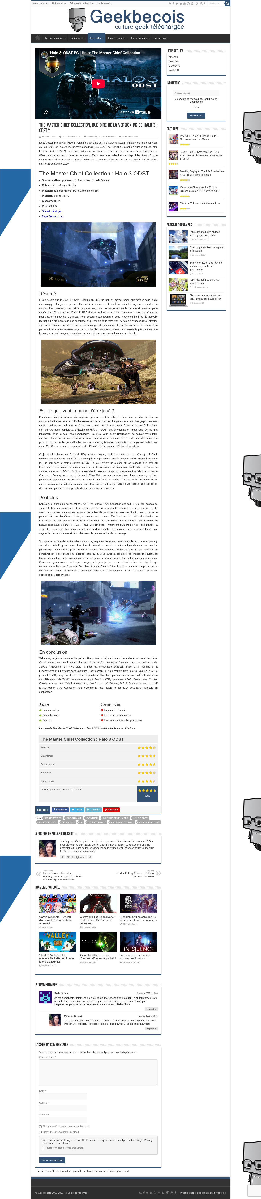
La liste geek (104, 3)
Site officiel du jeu (52, 211)
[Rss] (170, 3)
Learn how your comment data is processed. (104, 1171)
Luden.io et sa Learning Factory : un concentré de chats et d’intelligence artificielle (62, 875)
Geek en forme (139, 38)
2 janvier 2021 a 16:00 (147, 993)
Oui (197, 107)
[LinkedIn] (180, 3)
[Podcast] (205, 3)
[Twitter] (176, 3)
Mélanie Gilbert (49, 136)
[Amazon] (201, 3)
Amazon (173, 57)
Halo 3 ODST (141, 818)
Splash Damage (97, 822)
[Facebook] (173, 3)
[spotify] (192, 3)
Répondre (151, 1009)
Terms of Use (61, 1143)
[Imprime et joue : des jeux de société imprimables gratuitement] (178, 267)
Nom (42, 1091)
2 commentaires (130, 136)
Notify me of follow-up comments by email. (66, 1126)
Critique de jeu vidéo (115, 818)
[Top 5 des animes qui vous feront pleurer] (178, 284)
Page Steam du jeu (52, 216)
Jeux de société (116, 38)
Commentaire (47, 1057)
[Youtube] (184, 3)
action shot (74, 818)
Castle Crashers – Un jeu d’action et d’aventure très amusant (55, 920)
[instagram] (188, 3)
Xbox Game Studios (122, 822)
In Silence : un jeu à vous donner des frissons (136, 957)
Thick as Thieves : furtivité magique (200, 203)
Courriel (44, 1102)
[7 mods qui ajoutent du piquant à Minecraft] (178, 252)
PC (100, 136)
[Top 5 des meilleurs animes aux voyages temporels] (178, 236)
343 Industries (53, 818)
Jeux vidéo (95, 38)
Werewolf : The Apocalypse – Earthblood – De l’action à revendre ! (98, 920)
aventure (92, 818)
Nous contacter (40, 3)
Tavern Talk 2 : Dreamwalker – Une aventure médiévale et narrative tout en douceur (201, 155)
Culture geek (77, 38)
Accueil (38, 38)
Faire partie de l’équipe (82, 3)
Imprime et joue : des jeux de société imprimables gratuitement (206, 266)
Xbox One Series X (149, 822)
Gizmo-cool (160, 38)
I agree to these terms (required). (65, 1147)
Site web (44, 1114)
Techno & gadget (54, 38)
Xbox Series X (109, 136)
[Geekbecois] (130, 20)
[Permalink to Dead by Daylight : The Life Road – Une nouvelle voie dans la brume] (173, 174)
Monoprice (174, 65)
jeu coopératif (48, 822)
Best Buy (174, 61)
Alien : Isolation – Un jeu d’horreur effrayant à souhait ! (98, 957)
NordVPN (174, 70)
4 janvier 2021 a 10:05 (147, 1016)
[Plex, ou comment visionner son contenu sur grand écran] (178, 300)
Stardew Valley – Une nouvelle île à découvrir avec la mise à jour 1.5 (57, 958)
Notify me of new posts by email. (61, 1132)
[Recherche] (227, 3)
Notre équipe (59, 3)
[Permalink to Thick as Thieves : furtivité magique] (173, 206)
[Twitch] (197, 3)
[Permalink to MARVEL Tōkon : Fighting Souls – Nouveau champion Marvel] (173, 138)
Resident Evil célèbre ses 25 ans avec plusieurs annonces (138, 918)
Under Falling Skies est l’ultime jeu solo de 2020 (135, 874)
